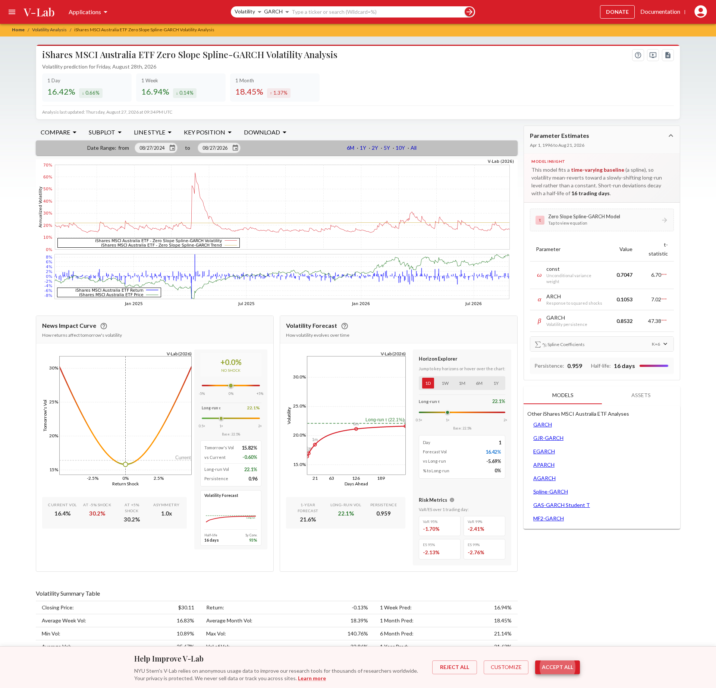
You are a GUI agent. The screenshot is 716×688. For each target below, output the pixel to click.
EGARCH (544, 451)
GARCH (542, 424)
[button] (602, 220)
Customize (506, 667)
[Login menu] (699, 12)
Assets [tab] (641, 395)
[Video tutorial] (653, 55)
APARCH (544, 465)
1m (462, 383)
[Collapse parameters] (671, 136)
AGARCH (544, 478)
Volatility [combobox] (245, 11)
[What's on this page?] (638, 55)
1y (496, 383)
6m (479, 383)
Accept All (557, 667)
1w (445, 383)
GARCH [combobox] (273, 11)
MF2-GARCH (548, 518)
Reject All (454, 667)
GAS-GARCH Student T (561, 505)
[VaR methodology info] (452, 500)
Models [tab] (563, 395)
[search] (469, 11)
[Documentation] (668, 55)
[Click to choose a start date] (172, 148)
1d (428, 383)
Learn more (312, 678)
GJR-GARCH (548, 438)
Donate (617, 12)
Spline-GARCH (550, 491)
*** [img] (664, 275)
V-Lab (39, 11)
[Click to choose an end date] (235, 148)
